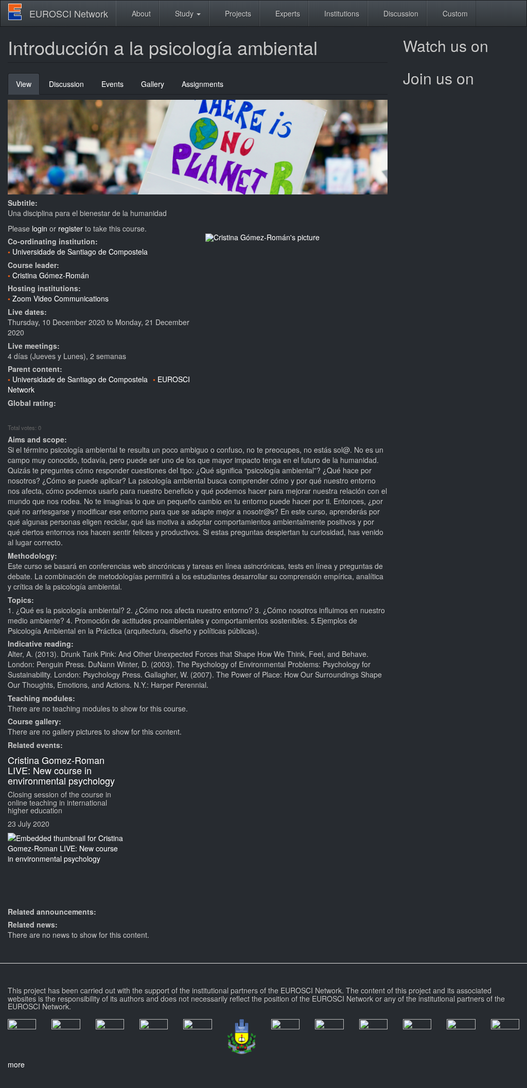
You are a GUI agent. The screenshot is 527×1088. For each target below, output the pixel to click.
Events (112, 84)
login (39, 228)
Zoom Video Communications (60, 298)
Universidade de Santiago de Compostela (80, 251)
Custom (454, 13)
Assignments (202, 84)
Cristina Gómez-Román (50, 275)
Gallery (152, 84)
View (28, 87)
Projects (237, 13)
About (140, 13)
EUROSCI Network (68, 13)
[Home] (18, 12)
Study (184, 13)
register (70, 228)
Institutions (340, 13)
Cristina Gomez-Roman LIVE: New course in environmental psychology (61, 770)
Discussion (399, 13)
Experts (286, 13)
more (16, 1064)
